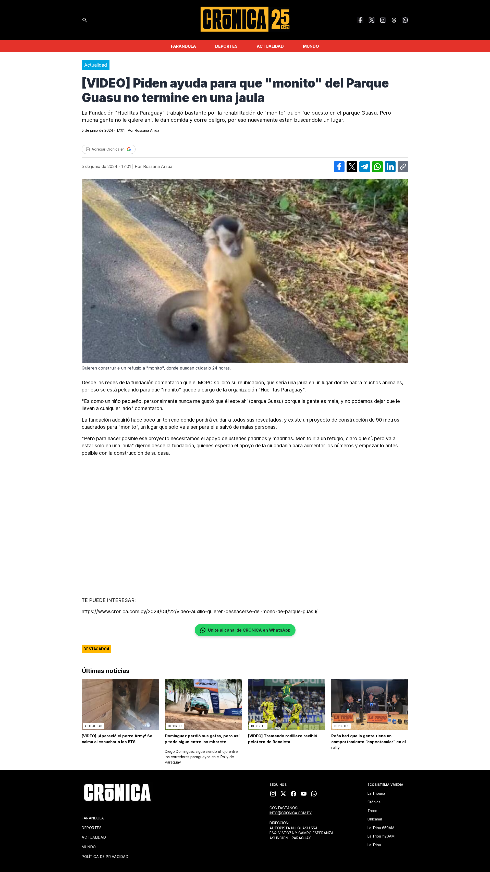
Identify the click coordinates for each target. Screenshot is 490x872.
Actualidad (270, 46)
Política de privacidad (105, 856)
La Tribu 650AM (381, 828)
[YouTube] (303, 793)
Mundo (311, 46)
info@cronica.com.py (291, 813)
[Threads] (394, 20)
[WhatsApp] (405, 20)
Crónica (374, 802)
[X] (283, 793)
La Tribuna (376, 793)
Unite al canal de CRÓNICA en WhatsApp (249, 630)
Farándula (183, 46)
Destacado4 (96, 649)
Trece (372, 810)
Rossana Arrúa (147, 130)
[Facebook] (360, 20)
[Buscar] (85, 20)
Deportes (226, 46)
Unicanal (375, 819)
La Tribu (374, 845)
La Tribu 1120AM (381, 836)
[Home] (117, 792)
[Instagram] (383, 20)
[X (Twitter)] (372, 20)
